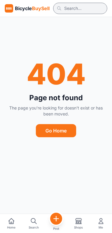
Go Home (56, 131)
